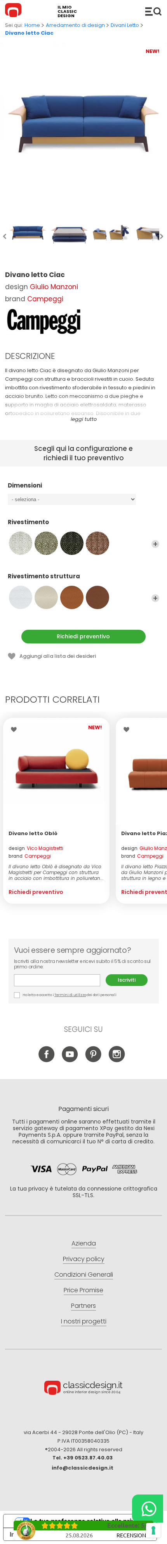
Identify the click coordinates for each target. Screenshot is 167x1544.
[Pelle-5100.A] (97, 597)
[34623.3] (97, 543)
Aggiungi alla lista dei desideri (57, 656)
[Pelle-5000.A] (20, 597)
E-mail (60, 980)
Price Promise (83, 1290)
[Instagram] (116, 1060)
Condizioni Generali (83, 1274)
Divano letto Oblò (33, 833)
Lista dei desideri (16, 729)
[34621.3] (46, 543)
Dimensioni (25, 485)
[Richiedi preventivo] (56, 771)
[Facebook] (47, 1060)
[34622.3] (72, 543)
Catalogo (153, 11)
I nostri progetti (83, 1321)
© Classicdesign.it (83, 1389)
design (36, 848)
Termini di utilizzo (70, 995)
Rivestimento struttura (44, 576)
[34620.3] (20, 543)
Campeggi (45, 299)
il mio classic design (67, 11)
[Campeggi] (44, 321)
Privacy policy (83, 1258)
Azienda (83, 1243)
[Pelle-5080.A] (72, 597)
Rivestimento (28, 522)
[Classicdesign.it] (14, 11)
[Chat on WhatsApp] (147, 1509)
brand (30, 856)
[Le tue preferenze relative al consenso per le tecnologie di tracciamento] (153, 1530)
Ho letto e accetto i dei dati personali (69, 995)
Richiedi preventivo (83, 636)
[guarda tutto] (155, 544)
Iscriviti (127, 980)
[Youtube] (70, 1060)
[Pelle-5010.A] (46, 597)
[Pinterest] (93, 1060)
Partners (83, 1305)
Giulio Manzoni (54, 286)
